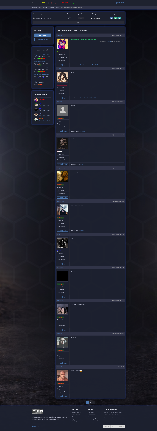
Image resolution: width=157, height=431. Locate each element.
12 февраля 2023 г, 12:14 (118, 234)
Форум (45, 7)
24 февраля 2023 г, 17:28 (118, 267)
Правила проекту (108, 416)
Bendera (59, 101)
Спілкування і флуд (54, 7)
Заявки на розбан (92, 419)
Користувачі (91, 412)
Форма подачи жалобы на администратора (46, 74)
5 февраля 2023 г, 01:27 (118, 101)
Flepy (39, 64)
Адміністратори (92, 414)
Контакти (106, 421)
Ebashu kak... (88, 64)
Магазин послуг (76, 416)
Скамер (59, 366)
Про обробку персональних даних (113, 412)
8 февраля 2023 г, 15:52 (118, 168)
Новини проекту (76, 414)
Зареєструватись (43, 39)
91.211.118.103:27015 (95, 18)
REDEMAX (60, 333)
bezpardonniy (61, 168)
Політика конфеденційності (111, 414)
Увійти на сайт (120, 2)
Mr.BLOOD (94, 64)
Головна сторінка (36, 7)
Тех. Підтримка (76, 421)
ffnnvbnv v (100, 64)
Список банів (91, 416)
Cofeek (82, 64)
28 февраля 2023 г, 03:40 (118, 333)
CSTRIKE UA (35, 426)
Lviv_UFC (60, 267)
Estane (40, 84)
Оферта (106, 419)
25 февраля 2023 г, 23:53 (118, 300)
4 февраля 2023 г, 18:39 (118, 68)
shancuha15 (60, 300)
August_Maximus (43, 77)
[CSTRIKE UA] (37, 411)
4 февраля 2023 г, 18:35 (118, 35)
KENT (94, 98)
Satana (59, 135)
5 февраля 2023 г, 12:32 (118, 135)
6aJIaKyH (60, 35)
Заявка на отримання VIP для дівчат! (44, 68)
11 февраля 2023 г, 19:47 (118, 201)
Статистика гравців (93, 421)
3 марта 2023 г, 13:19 (119, 366)
